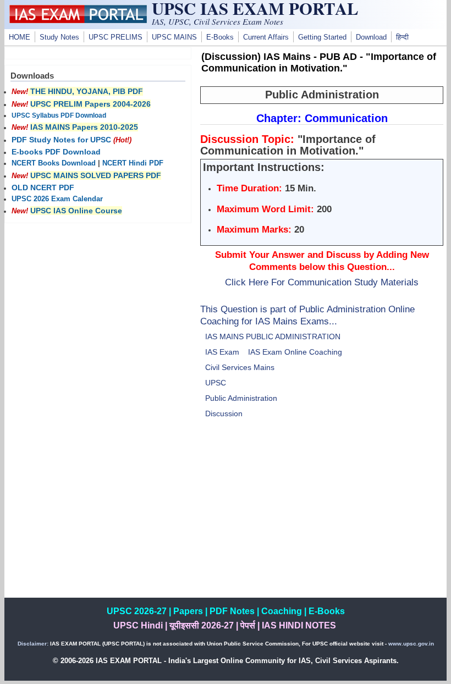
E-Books (220, 37)
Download (371, 37)
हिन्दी (402, 37)
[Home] (78, 20)
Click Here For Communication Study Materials (322, 282)
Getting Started (322, 37)
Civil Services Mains (239, 367)
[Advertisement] (322, 521)
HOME (19, 37)
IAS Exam (222, 351)
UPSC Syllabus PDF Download (59, 115)
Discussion (224, 413)
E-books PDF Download (56, 151)
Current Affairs (266, 37)
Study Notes (59, 37)
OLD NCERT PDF (43, 187)
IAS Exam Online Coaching (295, 351)
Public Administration (241, 398)
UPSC (215, 382)
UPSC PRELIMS (115, 37)
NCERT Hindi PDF (132, 163)
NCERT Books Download (54, 163)
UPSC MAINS (174, 37)
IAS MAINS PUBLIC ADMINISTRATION (272, 336)
